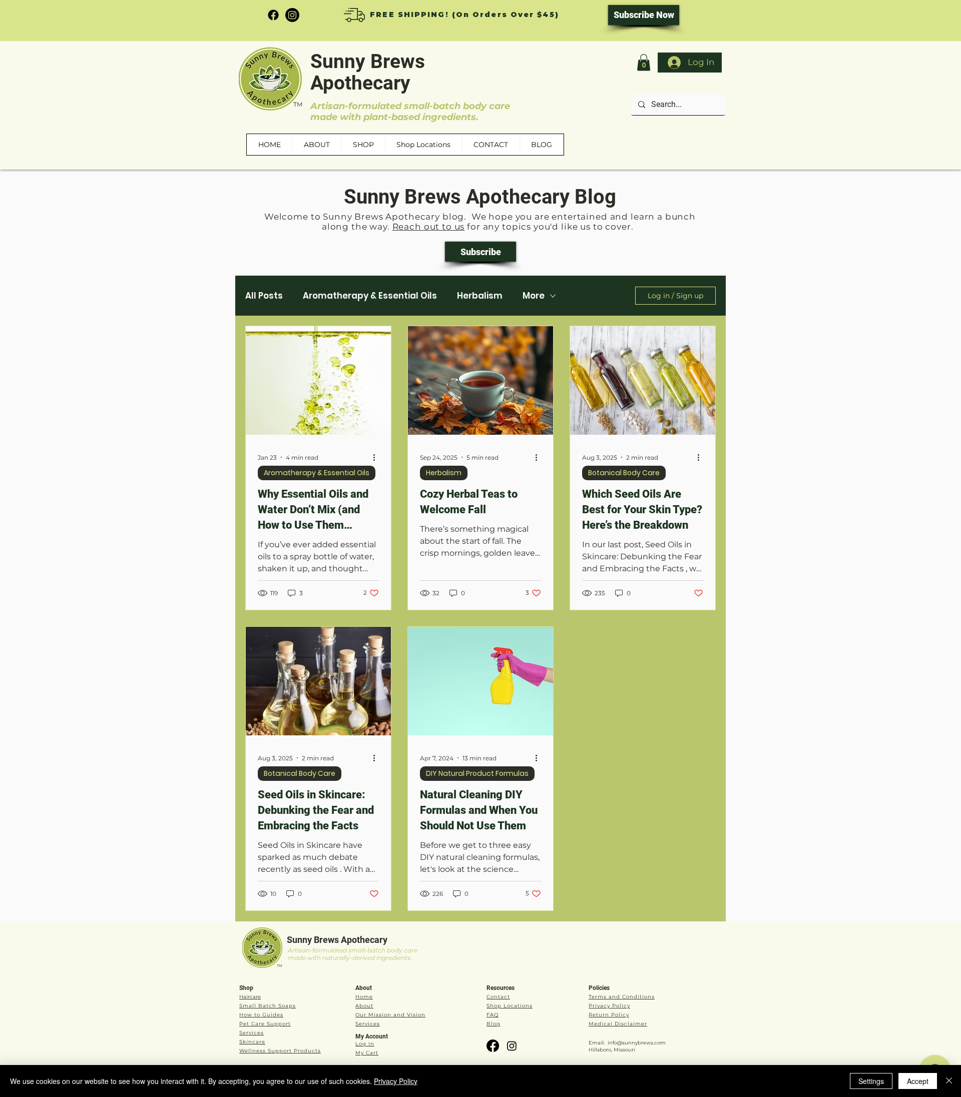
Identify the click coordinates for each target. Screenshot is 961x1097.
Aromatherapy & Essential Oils (370, 296)
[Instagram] (292, 15)
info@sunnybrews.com (637, 1042)
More (534, 296)
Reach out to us (428, 227)
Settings (871, 1081)
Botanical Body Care (624, 473)
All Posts (264, 296)
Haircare (250, 996)
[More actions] (377, 457)
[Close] (949, 1081)
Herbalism (480, 296)
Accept (917, 1081)
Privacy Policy (395, 1081)
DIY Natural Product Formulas (477, 773)
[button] (644, 62)
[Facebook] (273, 15)
